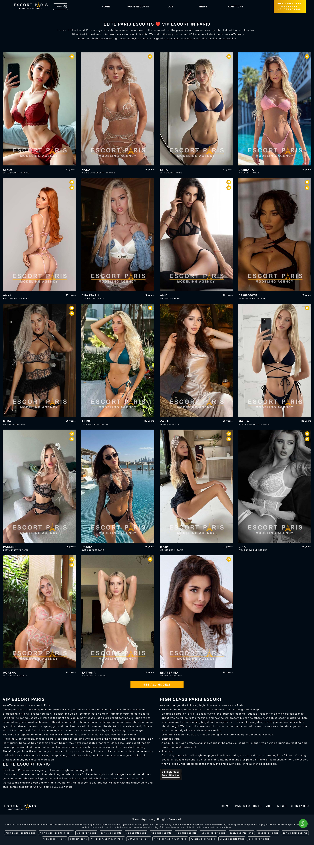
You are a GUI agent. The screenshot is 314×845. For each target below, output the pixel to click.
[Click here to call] (303, 823)
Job (269, 806)
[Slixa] (235, 774)
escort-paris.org (145, 819)
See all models (157, 684)
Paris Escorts (248, 806)
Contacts (300, 806)
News (282, 806)
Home (226, 806)
